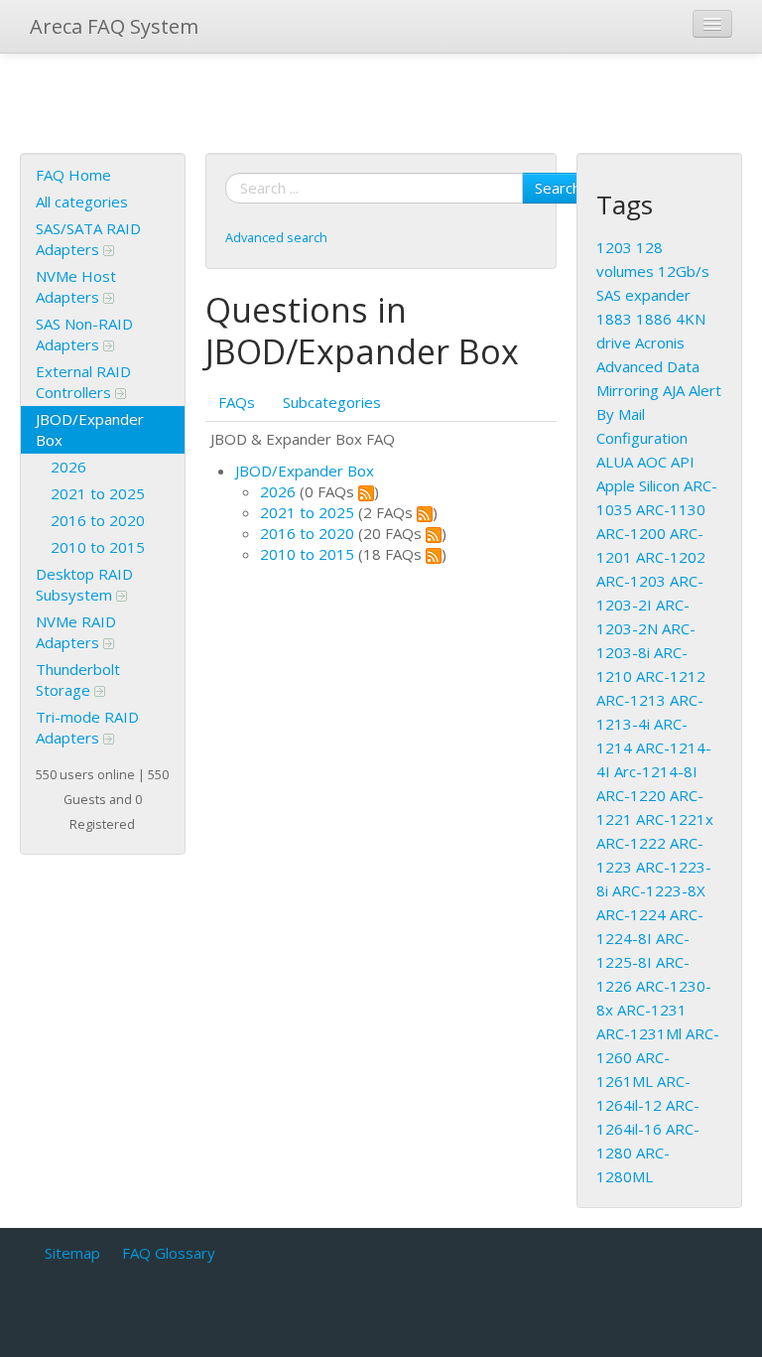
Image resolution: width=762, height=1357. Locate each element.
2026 (68, 466)
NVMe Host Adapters (76, 286)
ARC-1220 (631, 795)
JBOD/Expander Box (90, 429)
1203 (614, 247)
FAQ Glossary (168, 1253)
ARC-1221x (674, 819)
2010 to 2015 (98, 547)
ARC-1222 (631, 843)
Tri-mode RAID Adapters (87, 727)
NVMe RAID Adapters (76, 631)
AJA (674, 390)
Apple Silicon (638, 485)
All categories (82, 201)
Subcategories (332, 402)
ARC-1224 (631, 914)
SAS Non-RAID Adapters (84, 334)
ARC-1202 (670, 557)
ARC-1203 (631, 581)
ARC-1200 (631, 533)
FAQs (236, 402)
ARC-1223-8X (658, 890)
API (683, 462)
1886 (654, 319)
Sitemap (72, 1253)
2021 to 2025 (98, 493)
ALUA (614, 462)
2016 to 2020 (98, 520)
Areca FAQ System (114, 26)
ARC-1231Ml (639, 1033)
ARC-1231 (652, 1009)
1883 (614, 319)
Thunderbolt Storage (78, 679)
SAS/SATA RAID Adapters (88, 238)
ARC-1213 (631, 700)
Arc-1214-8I (656, 771)
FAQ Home (73, 175)
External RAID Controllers (83, 381)
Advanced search (276, 237)
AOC (652, 462)
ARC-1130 (670, 509)
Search (557, 188)
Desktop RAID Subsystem (84, 584)
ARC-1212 (670, 676)
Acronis (660, 342)
